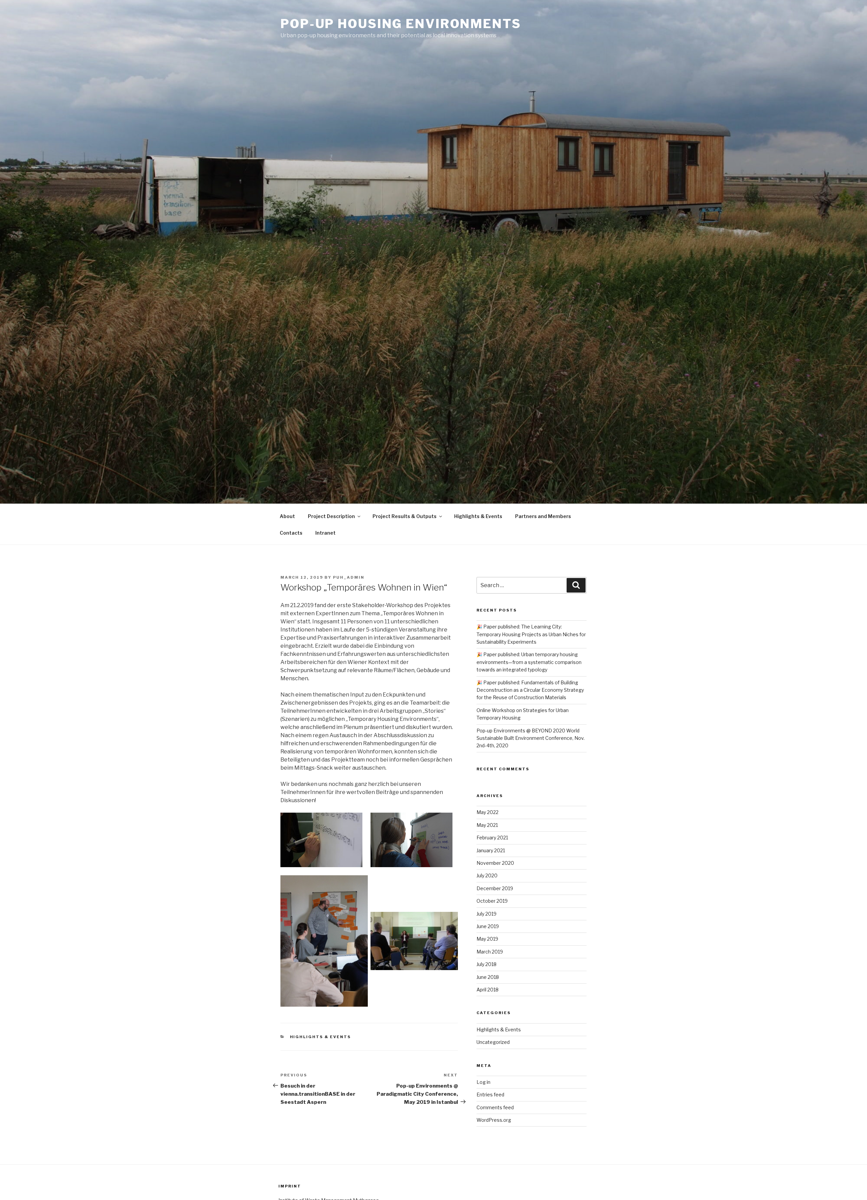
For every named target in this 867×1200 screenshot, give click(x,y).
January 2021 (491, 850)
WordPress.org (494, 1120)
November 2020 (495, 863)
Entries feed (490, 1094)
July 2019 (486, 914)
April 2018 (488, 989)
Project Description (331, 516)
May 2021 (487, 825)
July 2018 (486, 964)
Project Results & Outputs (405, 516)
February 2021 (492, 837)
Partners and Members (543, 516)
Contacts (291, 533)
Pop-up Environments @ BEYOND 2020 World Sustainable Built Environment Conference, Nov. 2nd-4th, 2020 (531, 738)
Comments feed (495, 1107)
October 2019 (492, 901)
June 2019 (488, 926)
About (287, 516)
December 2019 (495, 888)
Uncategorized (493, 1042)
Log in (483, 1082)
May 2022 (488, 812)
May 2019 (487, 939)
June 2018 (488, 977)
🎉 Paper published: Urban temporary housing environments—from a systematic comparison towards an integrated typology (529, 661)
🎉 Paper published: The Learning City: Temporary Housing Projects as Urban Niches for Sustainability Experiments (531, 634)
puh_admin (348, 577)
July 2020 (487, 875)
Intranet (325, 533)
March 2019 (490, 952)
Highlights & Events (478, 516)
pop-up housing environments (400, 23)
